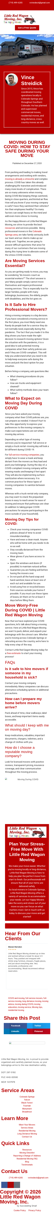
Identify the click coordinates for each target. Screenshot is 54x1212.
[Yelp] (26, 6)
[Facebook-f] (22, 6)
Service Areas (17, 1090)
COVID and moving (16, 998)
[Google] (32, 6)
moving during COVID (24, 1004)
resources (10, 228)
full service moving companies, (24, 454)
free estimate (14, 653)
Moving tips (37, 1007)
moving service (24, 1007)
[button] (49, 19)
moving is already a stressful (19, 179)
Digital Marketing (8, 1206)
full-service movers (33, 998)
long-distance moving (31, 1001)
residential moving (16, 1010)
